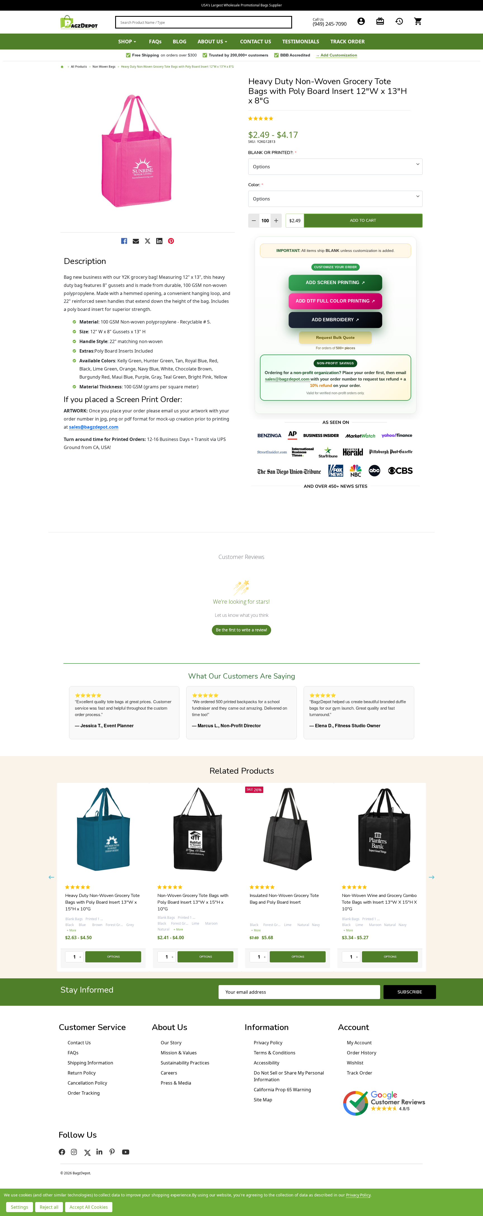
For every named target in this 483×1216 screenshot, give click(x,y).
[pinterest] (113, 1152)
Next (431, 877)
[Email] (136, 241)
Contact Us (79, 1043)
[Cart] (418, 21)
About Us (169, 1027)
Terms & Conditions (274, 1053)
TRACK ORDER (347, 41)
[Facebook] (124, 241)
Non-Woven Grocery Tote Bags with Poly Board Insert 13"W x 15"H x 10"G (285, 902)
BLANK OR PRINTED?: (272, 153)
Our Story (171, 1043)
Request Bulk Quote (335, 337)
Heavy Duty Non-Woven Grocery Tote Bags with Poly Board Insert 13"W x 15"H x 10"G (194, 902)
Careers (169, 1073)
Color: (256, 185)
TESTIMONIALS (300, 41)
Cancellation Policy (87, 1083)
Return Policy (82, 1073)
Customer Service (92, 1027)
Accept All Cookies (89, 1207)
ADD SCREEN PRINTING (335, 282)
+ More (86, 929)
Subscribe (409, 992)
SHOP (125, 41)
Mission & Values (179, 1053)
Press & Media (176, 1083)
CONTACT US (255, 41)
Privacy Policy (268, 1043)
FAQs (155, 41)
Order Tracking (84, 1093)
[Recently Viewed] (399, 21)
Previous (51, 877)
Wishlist (355, 1063)
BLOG (179, 41)
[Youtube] (126, 1152)
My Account (359, 1043)
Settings (19, 1207)
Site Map (263, 1100)
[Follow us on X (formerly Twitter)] (87, 1152)
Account (353, 1027)
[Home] (62, 67)
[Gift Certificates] (380, 21)
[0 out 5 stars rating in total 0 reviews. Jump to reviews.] (262, 118)
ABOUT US (210, 41)
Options (113, 957)
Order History (361, 1053)
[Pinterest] (171, 241)
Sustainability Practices (185, 1063)
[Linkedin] (159, 241)
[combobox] (203, 22)
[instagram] (75, 1152)
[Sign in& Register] (361, 21)
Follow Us (78, 1135)
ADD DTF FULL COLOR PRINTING (335, 301)
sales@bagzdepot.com (94, 427)
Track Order (359, 1073)
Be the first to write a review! (241, 629)
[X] (148, 241)
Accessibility (266, 1063)
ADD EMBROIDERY (335, 319)
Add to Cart (363, 220)
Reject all (49, 1207)
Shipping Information (90, 1063)
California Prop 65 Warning (282, 1090)
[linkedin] (100, 1152)
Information (267, 1027)
